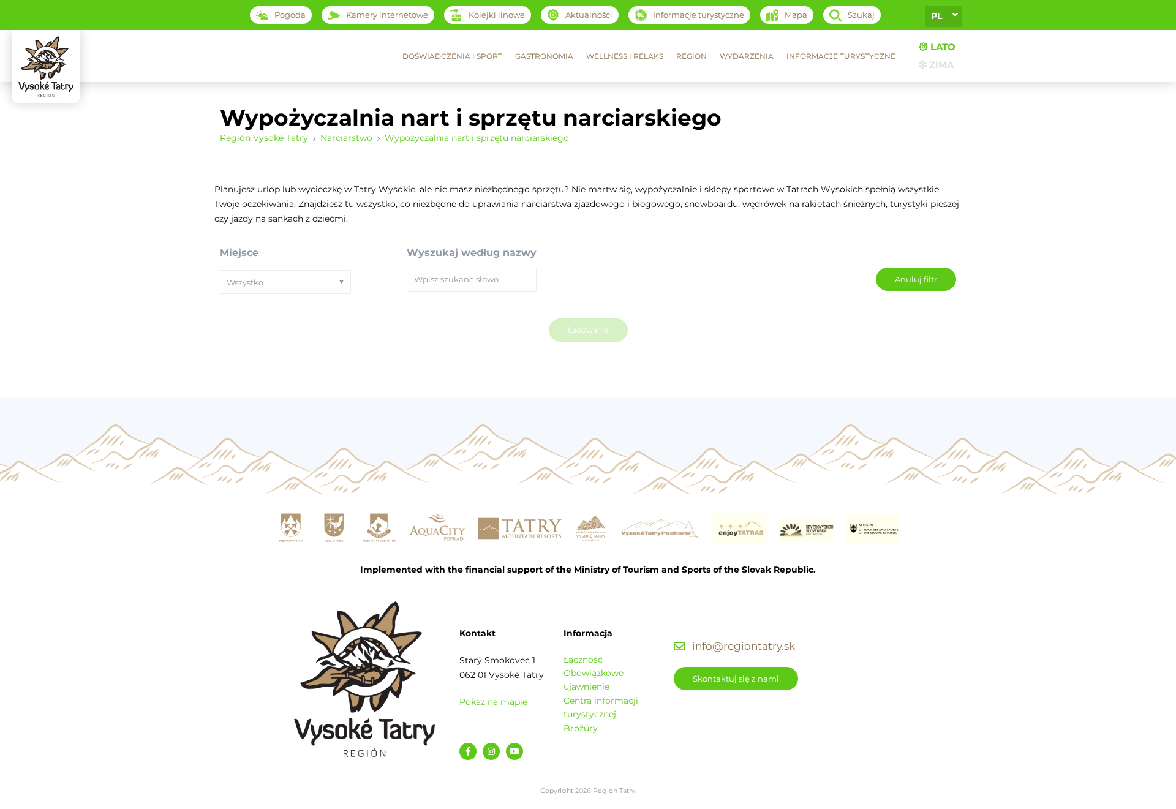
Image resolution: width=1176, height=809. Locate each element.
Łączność (583, 659)
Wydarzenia (747, 56)
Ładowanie (588, 329)
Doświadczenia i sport (452, 56)
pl (936, 15)
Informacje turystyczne (840, 56)
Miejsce (239, 252)
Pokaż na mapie (493, 701)
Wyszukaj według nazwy (472, 252)
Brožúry (581, 728)
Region (691, 56)
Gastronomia (544, 56)
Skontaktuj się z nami (736, 678)
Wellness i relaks (624, 56)
